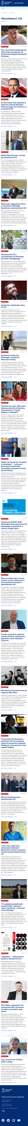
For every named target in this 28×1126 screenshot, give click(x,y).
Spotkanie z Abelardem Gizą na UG (13, 306)
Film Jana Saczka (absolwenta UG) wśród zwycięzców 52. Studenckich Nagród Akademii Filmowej (14, 53)
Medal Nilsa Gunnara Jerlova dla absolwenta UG (13, 156)
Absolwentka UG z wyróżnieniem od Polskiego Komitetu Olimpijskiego (12, 256)
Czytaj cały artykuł (6, 73)
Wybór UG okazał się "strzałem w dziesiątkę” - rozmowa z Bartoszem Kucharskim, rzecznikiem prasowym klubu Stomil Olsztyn (14, 466)
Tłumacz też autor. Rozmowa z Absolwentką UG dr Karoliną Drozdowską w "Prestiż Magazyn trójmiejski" (13, 409)
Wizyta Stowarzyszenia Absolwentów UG (10, 798)
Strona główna (4, 12)
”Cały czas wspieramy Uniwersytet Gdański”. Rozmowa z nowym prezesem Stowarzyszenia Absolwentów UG (13, 850)
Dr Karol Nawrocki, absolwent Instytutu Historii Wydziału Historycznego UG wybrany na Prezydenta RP (13, 106)
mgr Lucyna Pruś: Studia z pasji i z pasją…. (12, 1060)
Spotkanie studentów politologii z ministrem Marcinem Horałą (10, 357)
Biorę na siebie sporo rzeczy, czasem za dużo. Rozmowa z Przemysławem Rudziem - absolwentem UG (13, 581)
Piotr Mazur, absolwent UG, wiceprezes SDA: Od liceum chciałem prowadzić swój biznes (12, 1008)
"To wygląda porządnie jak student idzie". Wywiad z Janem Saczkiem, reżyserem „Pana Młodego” (13, 907)
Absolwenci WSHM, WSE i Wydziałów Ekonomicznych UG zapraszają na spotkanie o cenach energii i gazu (14, 525)
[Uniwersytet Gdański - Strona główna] (6, 3)
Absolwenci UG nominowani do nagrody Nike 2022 (14, 691)
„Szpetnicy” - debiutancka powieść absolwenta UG (12, 958)
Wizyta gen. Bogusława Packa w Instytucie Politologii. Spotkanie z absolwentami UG (13, 206)
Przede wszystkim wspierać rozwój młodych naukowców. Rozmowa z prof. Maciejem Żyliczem (13, 637)
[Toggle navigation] (3, 8)
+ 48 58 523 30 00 (12, 1108)
